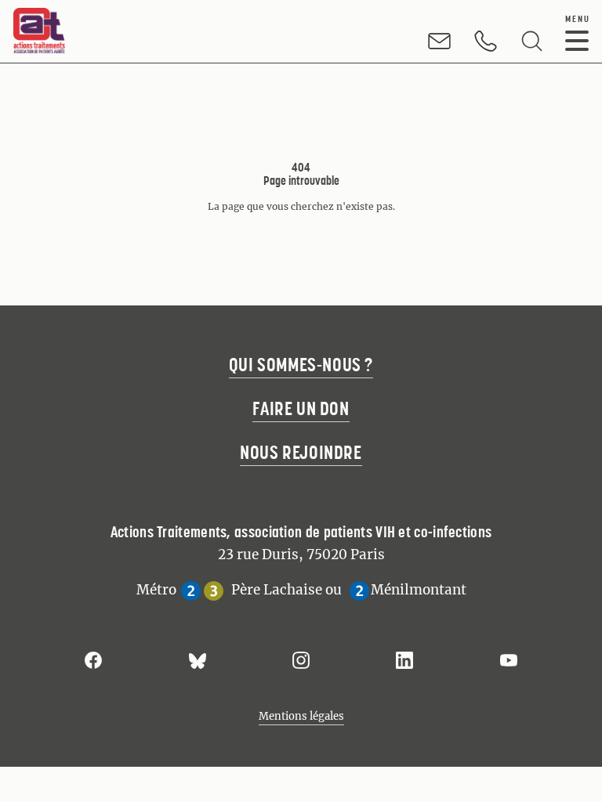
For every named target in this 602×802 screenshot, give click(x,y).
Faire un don (300, 408)
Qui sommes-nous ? (301, 364)
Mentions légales (301, 716)
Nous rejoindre (300, 452)
